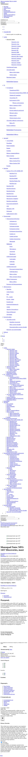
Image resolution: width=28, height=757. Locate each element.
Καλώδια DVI (13, 176)
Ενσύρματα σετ (13, 223)
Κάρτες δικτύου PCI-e (15, 160)
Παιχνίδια (6, 6)
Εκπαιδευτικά (7, 10)
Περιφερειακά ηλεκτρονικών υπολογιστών (14, 453)
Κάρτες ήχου (13, 108)
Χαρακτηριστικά (7, 597)
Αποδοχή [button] (13, 714)
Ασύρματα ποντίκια (14, 226)
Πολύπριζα (9, 211)
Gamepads (12, 264)
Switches (9, 150)
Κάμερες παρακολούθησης (13, 153)
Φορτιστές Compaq (16, 46)
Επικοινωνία (6, 692)
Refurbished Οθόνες (12, 134)
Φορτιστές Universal (16, 64)
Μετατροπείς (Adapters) (12, 198)
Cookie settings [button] (5, 714)
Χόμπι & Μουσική (8, 16)
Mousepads (12, 241)
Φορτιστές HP (14, 50)
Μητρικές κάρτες (14, 113)
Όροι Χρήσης (7, 686)
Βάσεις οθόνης (13, 281)
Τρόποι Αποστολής (8, 687)
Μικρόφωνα (12, 254)
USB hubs (12, 261)
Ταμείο (5, 702)
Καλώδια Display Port (15, 181)
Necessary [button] (3, 741)
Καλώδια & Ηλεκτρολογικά (10, 418)
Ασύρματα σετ (13, 221)
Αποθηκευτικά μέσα (11, 266)
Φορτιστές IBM (15, 52)
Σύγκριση (3, 593)
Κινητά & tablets (7, 317)
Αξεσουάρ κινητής (11, 319)
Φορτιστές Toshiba (15, 62)
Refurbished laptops (12, 81)
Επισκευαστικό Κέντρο (9, 694)
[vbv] (4, 673)
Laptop (5, 37)
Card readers (13, 259)
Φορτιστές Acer (15, 42)
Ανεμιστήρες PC (13, 97)
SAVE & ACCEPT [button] (5, 751)
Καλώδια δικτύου (11, 191)
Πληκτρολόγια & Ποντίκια (13, 218)
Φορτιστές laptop (11, 39)
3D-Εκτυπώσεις (7, 286)
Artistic (5, 13)
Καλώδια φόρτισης (11, 188)
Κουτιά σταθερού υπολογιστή (17, 110)
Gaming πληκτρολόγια (15, 239)
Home (2, 523)
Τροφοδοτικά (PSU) (14, 90)
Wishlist (5, 705)
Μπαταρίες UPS (10, 208)
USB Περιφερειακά (11, 256)
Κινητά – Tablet (10, 299)
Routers (8, 148)
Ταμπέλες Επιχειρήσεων (9, 14)
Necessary (4, 742)
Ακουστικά (12, 251)
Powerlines (9, 143)
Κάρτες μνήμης (13, 274)
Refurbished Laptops (11, 373)
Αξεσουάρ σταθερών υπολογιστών (15, 120)
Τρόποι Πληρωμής (8, 688)
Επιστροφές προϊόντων (9, 690)
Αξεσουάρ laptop (11, 69)
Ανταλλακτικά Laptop (12, 67)
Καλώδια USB (10, 186)
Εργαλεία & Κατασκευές (9, 12)
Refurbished (6, 401)
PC (4, 85)
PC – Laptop (10, 297)
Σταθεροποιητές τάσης (12, 213)
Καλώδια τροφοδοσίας (12, 201)
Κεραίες (8, 166)
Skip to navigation (5, 1)
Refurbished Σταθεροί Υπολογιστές (15, 398)
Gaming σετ (12, 234)
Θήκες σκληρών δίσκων (15, 276)
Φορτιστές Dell (15, 48)
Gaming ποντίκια (14, 236)
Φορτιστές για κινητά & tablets (14, 329)
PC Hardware (10, 87)
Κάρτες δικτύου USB (15, 163)
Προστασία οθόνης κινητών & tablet (18, 327)
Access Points (10, 140)
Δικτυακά (6, 138)
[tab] (15, 595)
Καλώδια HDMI (13, 178)
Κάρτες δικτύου (10, 155)
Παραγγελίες (7, 701)
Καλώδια (6, 168)
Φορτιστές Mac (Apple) (17, 56)
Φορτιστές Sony (15, 60)
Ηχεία (11, 246)
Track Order (6, 704)
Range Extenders (11, 145)
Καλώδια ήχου (10, 193)
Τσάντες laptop (13, 74)
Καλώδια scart (13, 183)
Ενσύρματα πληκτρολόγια (16, 231)
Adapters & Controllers (15, 95)
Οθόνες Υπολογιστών (12, 279)
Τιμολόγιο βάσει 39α (9, 691)
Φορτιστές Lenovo (15, 54)
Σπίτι (5, 9)
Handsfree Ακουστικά (15, 322)
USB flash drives (14, 271)
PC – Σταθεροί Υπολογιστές (10, 374)
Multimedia (9, 244)
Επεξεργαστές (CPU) (15, 100)
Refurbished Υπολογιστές (14, 130)
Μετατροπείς (13, 431)
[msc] (4, 674)
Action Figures (7, 8)
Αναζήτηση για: (4, 19)
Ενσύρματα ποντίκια (14, 228)
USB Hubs (12, 477)
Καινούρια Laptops (11, 77)
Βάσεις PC (12, 123)
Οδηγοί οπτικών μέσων (15, 118)
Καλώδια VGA (13, 173)
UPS (8, 206)
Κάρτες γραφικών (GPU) (15, 105)
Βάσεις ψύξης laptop (14, 72)
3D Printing (6, 17)
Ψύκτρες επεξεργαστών (18, 103)
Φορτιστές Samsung (16, 58)
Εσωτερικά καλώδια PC (12, 203)
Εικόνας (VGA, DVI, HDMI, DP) (15, 171)
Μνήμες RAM (13, 115)
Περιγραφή (6, 595)
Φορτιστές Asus (15, 44)
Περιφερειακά (7, 216)
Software (6, 332)
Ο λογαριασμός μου (8, 700)
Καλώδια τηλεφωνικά (12, 196)
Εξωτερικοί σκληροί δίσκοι (16, 269)
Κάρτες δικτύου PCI (14, 158)
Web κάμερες (13, 249)
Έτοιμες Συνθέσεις (11, 125)
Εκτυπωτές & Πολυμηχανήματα (14, 284)
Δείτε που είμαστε (5, 657)
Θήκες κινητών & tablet (15, 324)
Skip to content (13, 1)
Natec (10, 649)
